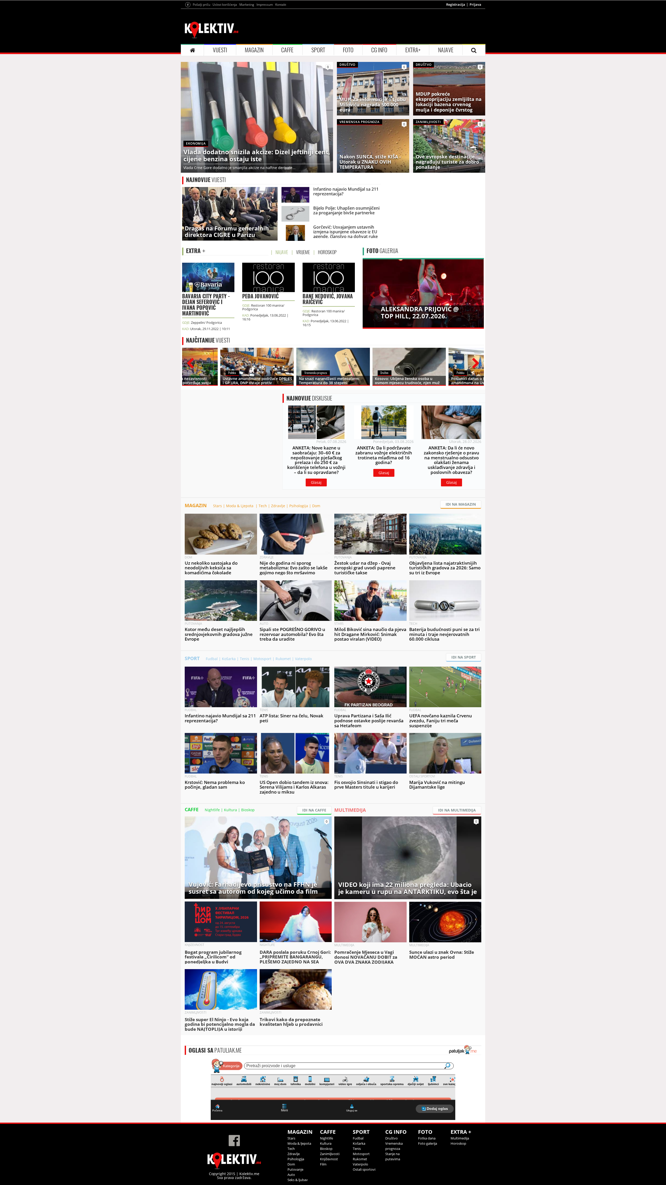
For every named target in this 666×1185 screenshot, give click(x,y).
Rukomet (283, 658)
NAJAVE (445, 50)
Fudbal (212, 658)
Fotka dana (427, 1138)
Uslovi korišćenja (225, 4)
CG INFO (379, 50)
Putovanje (295, 1169)
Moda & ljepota (299, 1143)
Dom (316, 505)
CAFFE (287, 50)
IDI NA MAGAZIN (461, 504)
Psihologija (298, 505)
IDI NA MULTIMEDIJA (457, 810)
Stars (217, 505)
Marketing (246, 4)
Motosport (262, 658)
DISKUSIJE (309, 398)
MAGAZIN (254, 50)
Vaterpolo (303, 658)
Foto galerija (427, 1143)
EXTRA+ (412, 50)
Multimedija (460, 1138)
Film (323, 1164)
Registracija (455, 4)
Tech (263, 505)
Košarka (229, 658)
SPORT (318, 50)
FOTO (348, 50)
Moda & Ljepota (240, 505)
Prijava (475, 4)
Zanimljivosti (330, 1153)
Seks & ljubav (297, 1179)
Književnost (329, 1159)
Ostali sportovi (364, 1169)
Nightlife (212, 809)
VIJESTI (220, 50)
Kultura (230, 809)
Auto (291, 1174)
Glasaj (316, 482)
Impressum (265, 4)
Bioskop (248, 809)
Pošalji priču (201, 4)
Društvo (391, 1138)
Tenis (244, 658)
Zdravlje (278, 505)
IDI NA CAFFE (314, 810)
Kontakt (280, 4)
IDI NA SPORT (463, 657)
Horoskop (458, 1143)
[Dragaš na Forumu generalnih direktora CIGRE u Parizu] (230, 213)
